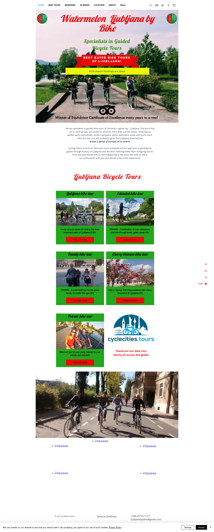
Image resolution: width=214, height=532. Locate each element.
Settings (188, 527)
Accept (201, 527)
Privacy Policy (115, 527)
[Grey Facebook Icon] (168, 5)
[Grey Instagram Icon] (174, 5)
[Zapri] (210, 527)
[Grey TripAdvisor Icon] (151, 5)
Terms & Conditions (106, 516)
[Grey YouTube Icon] (157, 5)
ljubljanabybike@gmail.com (146, 519)
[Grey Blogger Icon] (162, 5)
